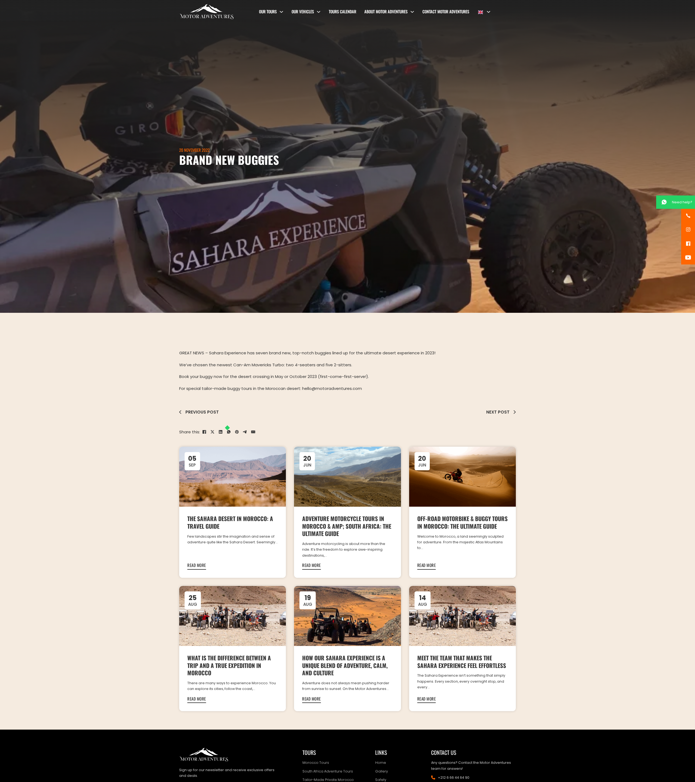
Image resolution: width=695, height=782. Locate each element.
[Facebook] (204, 432)
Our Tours (268, 11)
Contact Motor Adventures (445, 11)
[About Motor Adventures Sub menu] (412, 12)
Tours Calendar (342, 11)
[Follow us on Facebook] (688, 244)
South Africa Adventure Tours (327, 771)
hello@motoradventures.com (332, 388)
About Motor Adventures (385, 11)
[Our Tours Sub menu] (281, 12)
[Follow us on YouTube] (688, 257)
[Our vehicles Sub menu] (319, 12)
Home (380, 762)
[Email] (253, 432)
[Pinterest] (237, 432)
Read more (196, 565)
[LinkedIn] (220, 432)
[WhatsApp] (229, 432)
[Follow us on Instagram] (688, 230)
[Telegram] (245, 432)
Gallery (381, 771)
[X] (212, 432)
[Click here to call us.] (688, 216)
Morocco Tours (315, 762)
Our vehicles (303, 11)
